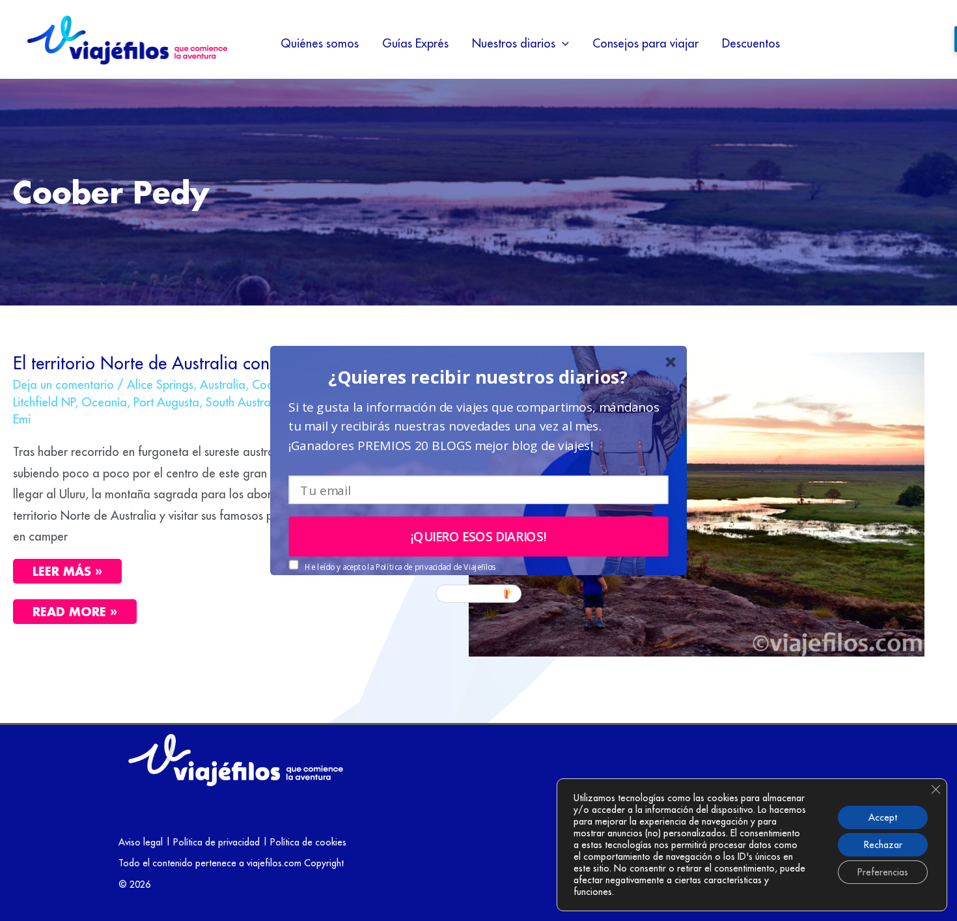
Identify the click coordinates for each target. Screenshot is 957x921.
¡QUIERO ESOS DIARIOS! (479, 536)
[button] (478, 377)
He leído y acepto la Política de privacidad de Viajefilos (400, 567)
